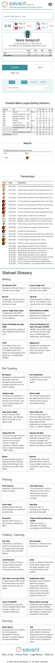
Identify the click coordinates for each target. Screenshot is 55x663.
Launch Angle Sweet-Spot (12, 310)
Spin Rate (33, 504)
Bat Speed (6, 374)
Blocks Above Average (38, 602)
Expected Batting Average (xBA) (13, 325)
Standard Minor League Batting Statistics (27, 103)
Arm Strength (34, 541)
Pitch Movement (36, 486)
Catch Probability (9, 602)
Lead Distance (8, 560)
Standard (14, 67)
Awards (27, 143)
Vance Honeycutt (28, 40)
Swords (32, 456)
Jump (31, 560)
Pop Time (6, 541)
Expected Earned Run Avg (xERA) (41, 519)
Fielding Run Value (37, 578)
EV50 (4, 343)
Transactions (27, 176)
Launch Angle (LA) (37, 285)
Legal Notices (37, 654)
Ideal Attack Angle (9, 412)
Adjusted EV (34, 343)
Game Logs (15, 73)
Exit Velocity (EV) (9, 285)
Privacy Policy (22, 654)
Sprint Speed (7, 627)
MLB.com (49, 654)
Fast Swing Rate (36, 374)
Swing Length (8, 393)
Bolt (31, 627)
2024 (14, 46)
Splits (40, 67)
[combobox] (27, 16)
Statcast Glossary (17, 272)
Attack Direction (36, 412)
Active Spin (7, 504)
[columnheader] (7, 109)
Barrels (5, 297)
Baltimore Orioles (30, 46)
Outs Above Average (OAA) (13, 578)
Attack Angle (34, 393)
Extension (6, 518)
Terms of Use (8, 654)
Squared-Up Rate (36, 433)
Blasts (4, 456)
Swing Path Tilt (8, 433)
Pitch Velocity (7, 486)
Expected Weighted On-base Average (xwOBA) (39, 325)
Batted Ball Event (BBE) (39, 310)
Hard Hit (33, 297)
